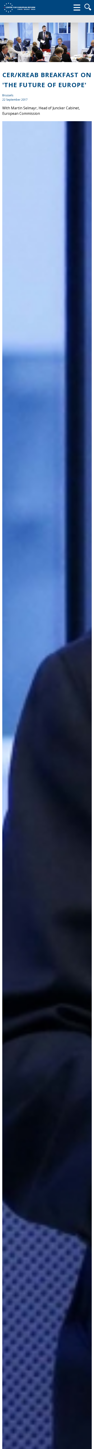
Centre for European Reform (19, 7)
